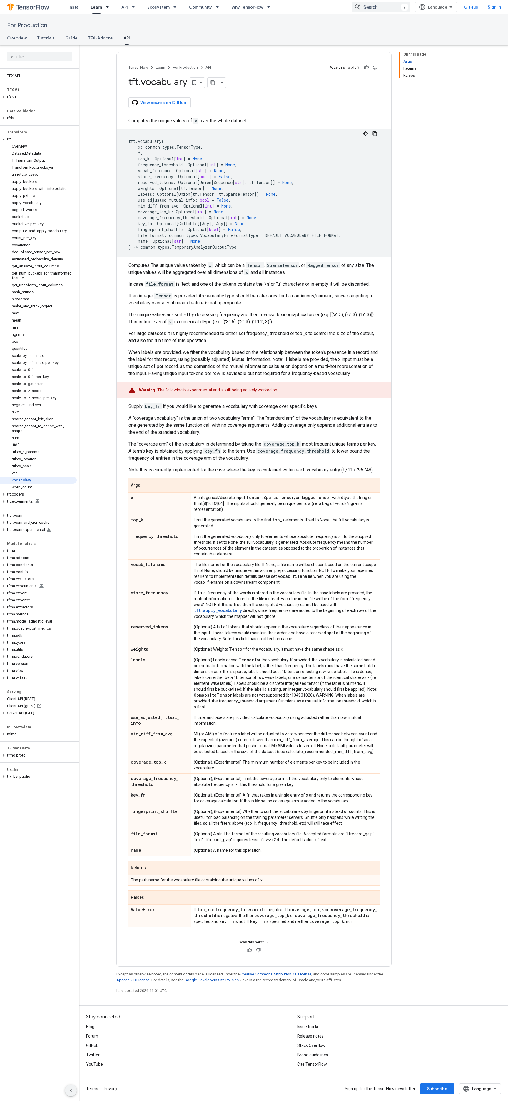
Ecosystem (158, 7)
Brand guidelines (312, 1055)
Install (74, 7)
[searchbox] (39, 56)
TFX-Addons (100, 38)
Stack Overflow (311, 1045)
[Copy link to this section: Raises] (150, 897)
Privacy (110, 1088)
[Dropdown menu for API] (135, 7)
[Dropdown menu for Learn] (109, 7)
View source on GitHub (163, 102)
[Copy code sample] (375, 133)
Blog (90, 1026)
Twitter (93, 1055)
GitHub (471, 7)
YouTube (94, 1064)
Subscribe (437, 1088)
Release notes (310, 1036)
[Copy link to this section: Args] (146, 485)
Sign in (494, 7)
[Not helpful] (375, 67)
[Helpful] (366, 67)
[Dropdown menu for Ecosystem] (177, 7)
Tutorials (46, 38)
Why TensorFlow (247, 7)
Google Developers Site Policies (211, 980)
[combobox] (381, 7)
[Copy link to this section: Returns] (152, 868)
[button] (38, 97)
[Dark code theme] (365, 133)
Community (200, 7)
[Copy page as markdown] (213, 83)
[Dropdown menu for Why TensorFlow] (270, 7)
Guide (71, 38)
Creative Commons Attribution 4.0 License (275, 974)
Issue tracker (309, 1026)
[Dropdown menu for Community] (219, 7)
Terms (92, 1088)
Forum (92, 1036)
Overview (17, 38)
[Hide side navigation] (71, 1090)
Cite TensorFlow (312, 1064)
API (124, 7)
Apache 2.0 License (133, 980)
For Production (27, 25)
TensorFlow (138, 67)
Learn (96, 7)
